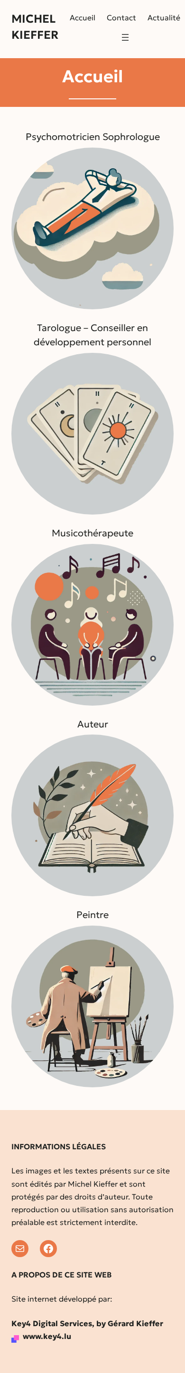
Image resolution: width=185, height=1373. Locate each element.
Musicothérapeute (92, 533)
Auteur (92, 724)
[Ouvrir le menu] (125, 37)
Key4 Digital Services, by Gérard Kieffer (87, 1323)
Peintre (92, 915)
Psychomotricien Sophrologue (93, 137)
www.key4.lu (47, 1336)
